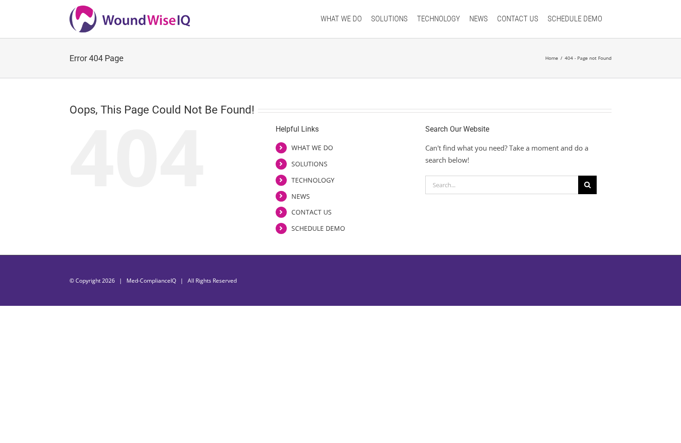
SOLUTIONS (309, 163)
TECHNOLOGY (312, 180)
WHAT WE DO (312, 147)
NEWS (300, 196)
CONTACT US (311, 212)
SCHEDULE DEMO (318, 228)
